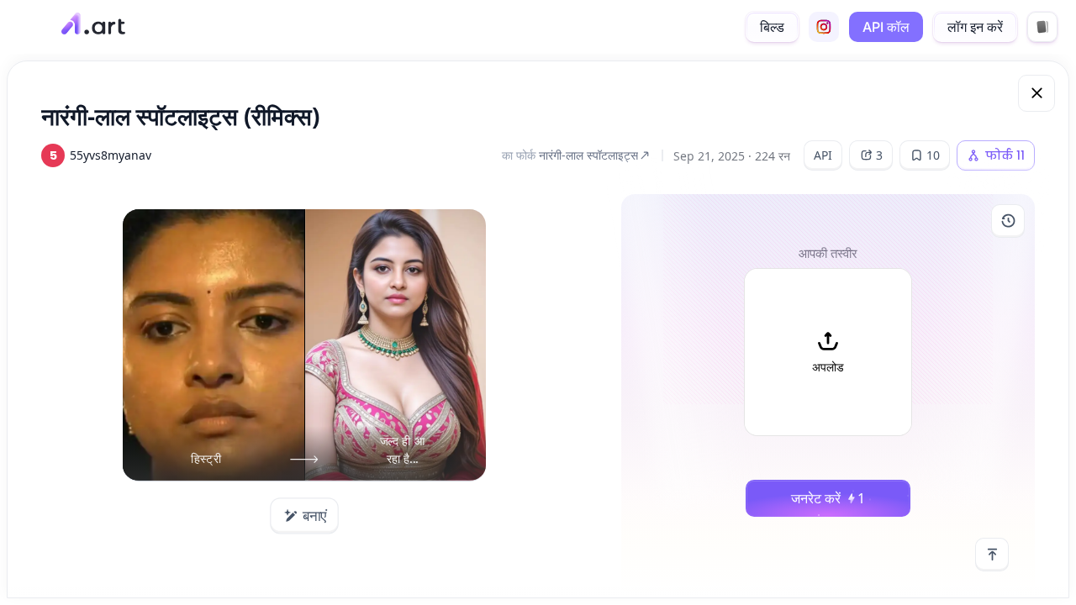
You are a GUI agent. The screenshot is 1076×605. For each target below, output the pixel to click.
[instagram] (824, 27)
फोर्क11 (1005, 155)
